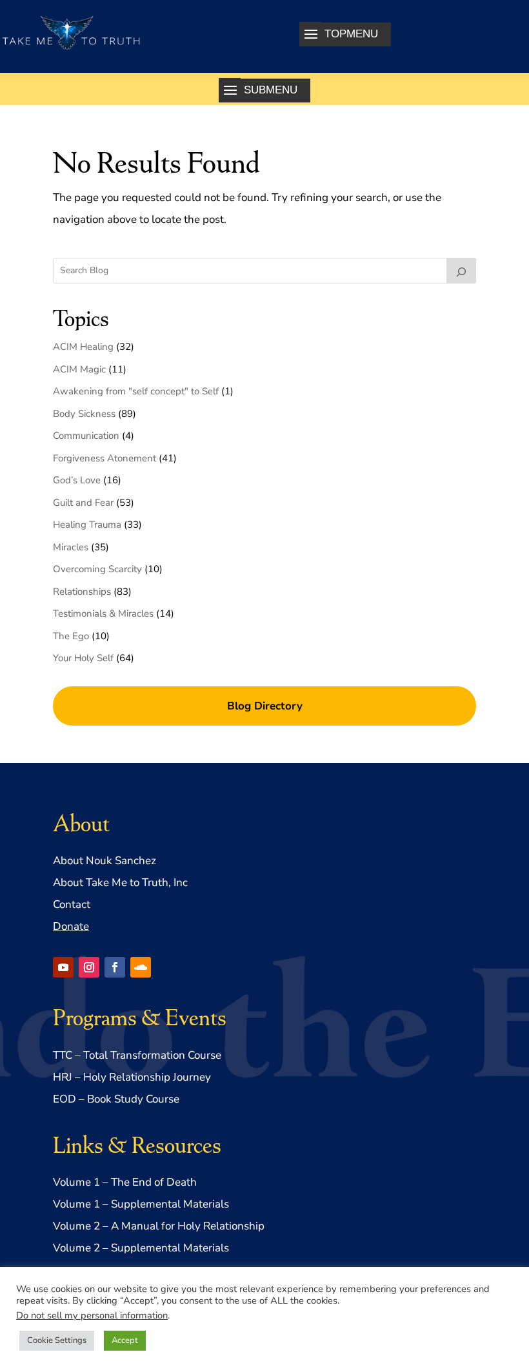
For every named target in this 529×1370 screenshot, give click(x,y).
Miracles (70, 547)
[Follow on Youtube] (63, 967)
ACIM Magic (79, 369)
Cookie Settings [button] (56, 1340)
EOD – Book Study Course (116, 1099)
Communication (86, 435)
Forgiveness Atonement (104, 458)
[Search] (461, 271)
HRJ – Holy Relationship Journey (132, 1077)
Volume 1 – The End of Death (125, 1182)
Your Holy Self (83, 657)
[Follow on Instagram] (89, 967)
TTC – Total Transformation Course (137, 1055)
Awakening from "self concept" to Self (136, 391)
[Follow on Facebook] (115, 967)
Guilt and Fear (83, 502)
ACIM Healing (83, 346)
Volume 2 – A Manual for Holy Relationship (158, 1226)
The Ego (71, 636)
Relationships (82, 591)
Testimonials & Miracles (103, 613)
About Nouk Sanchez (104, 860)
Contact (71, 904)
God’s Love (77, 480)
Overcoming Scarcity (97, 569)
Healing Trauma (87, 524)
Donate (71, 926)
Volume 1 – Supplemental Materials (141, 1204)
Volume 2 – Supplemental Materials (141, 1247)
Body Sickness (84, 413)
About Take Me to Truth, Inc (120, 882)
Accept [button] (125, 1340)
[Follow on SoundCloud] (140, 967)
